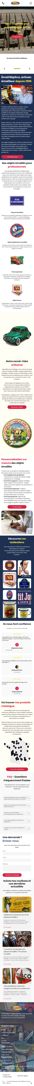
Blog (2, 1038)
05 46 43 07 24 (6, 1061)
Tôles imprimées (17, 272)
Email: (4, 857)
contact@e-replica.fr (8, 1063)
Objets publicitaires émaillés (17, 242)
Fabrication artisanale (8, 1032)
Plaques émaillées (17, 212)
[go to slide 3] (17, 51)
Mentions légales (23, 1076)
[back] (4, 68)
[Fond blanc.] (3, 4)
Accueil (3, 1030)
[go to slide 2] (16, 51)
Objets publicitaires (7, 1049)
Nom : (4, 851)
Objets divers (17, 300)
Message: (5, 864)
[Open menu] (31, 3)
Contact (4, 1041)
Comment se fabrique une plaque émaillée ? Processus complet (15, 951)
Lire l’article (7, 927)
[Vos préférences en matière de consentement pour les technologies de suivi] (31, 1083)
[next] (29, 68)
